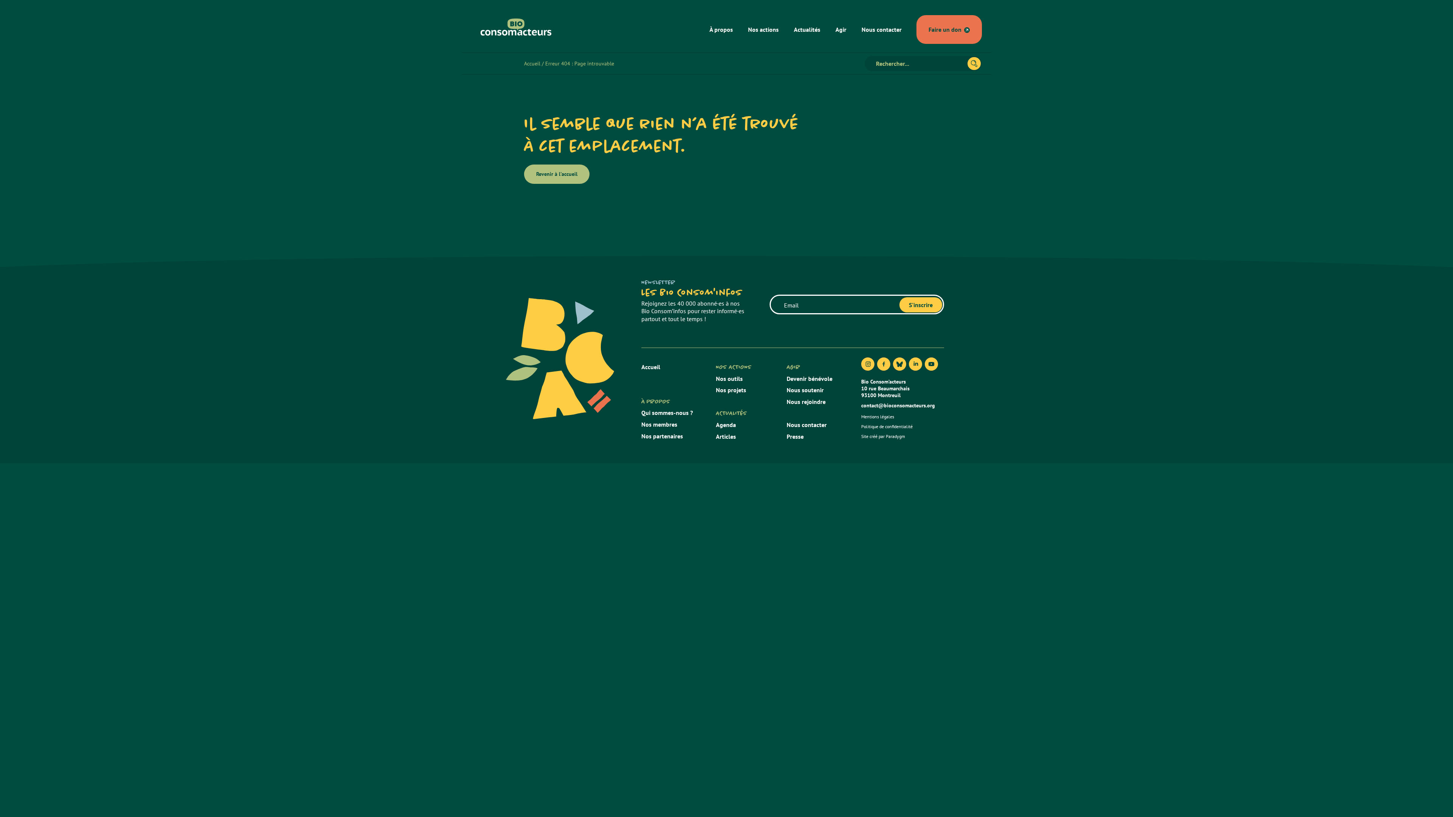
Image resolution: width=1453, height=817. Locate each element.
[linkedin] (915, 364)
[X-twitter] (899, 364)
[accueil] (516, 27)
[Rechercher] (974, 63)
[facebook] (883, 364)
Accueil (532, 63)
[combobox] (919, 63)
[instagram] (867, 364)
